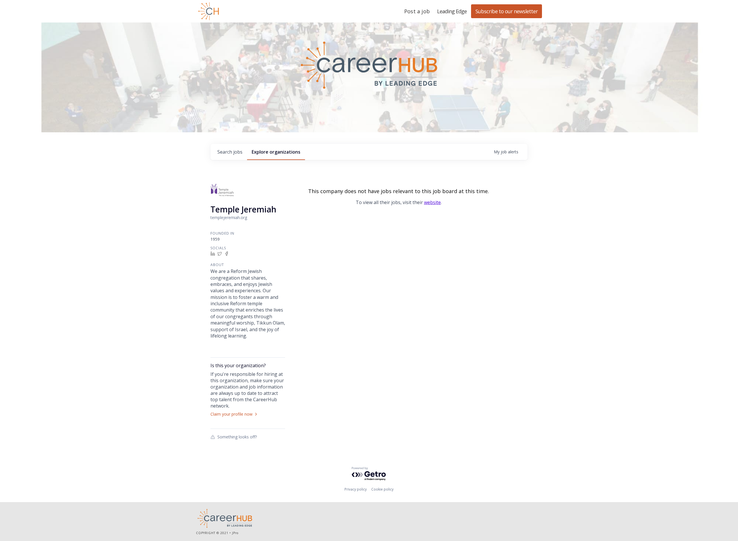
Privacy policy (355, 489)
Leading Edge (236, 11)
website (432, 202)
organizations (276, 152)
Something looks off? (237, 436)
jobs (229, 152)
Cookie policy (382, 489)
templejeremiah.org (228, 217)
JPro (235, 533)
